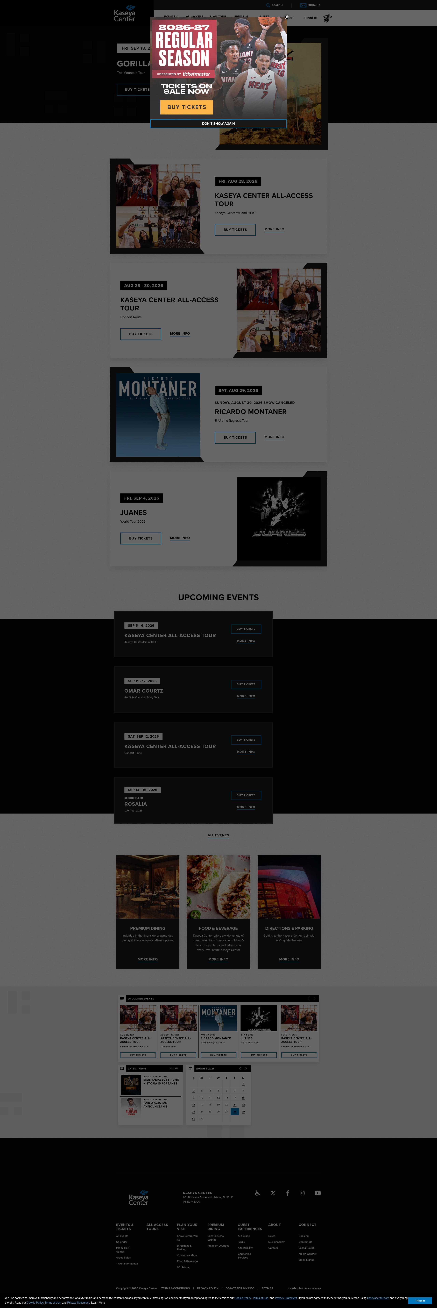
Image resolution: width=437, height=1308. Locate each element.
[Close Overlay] (287, 17)
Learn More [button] (98, 1302)
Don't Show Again (218, 124)
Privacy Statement (286, 1298)
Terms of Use (260, 1298)
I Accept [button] (420, 1300)
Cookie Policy (242, 1298)
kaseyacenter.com (378, 1298)
